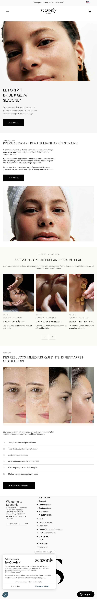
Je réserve (13, 123)
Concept (42, 501)
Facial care (43, 543)
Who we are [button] (44, 497)
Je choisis (15, 586)
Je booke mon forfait (19, 485)
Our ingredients (45, 508)
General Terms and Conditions (50, 529)
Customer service (46, 522)
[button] (5, 595)
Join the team (44, 536)
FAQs (41, 519)
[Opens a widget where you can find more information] (85, 594)
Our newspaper (45, 504)
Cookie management (47, 533)
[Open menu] (10, 11)
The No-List (43, 511)
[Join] (24, 523)
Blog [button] (41, 540)
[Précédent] (45, 337)
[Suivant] (52, 337)
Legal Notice (44, 526)
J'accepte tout (42, 586)
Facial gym (43, 547)
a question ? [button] (45, 515)
